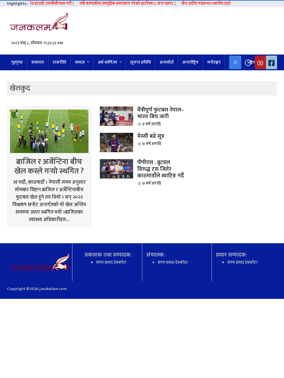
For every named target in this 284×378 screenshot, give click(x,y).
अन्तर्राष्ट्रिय (190, 62)
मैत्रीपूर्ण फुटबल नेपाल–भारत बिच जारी (160, 113)
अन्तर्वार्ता (166, 62)
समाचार (37, 62)
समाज (80, 62)
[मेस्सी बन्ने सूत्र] (116, 142)
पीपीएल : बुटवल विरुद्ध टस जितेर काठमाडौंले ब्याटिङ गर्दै (160, 169)
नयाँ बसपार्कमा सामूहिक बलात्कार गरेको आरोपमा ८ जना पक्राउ (122, 4)
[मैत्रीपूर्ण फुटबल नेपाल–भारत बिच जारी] (116, 116)
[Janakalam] (41, 23)
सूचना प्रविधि (140, 62)
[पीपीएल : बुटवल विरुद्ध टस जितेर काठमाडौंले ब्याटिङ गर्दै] (116, 168)
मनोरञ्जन (213, 62)
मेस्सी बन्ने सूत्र (150, 136)
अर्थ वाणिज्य (107, 62)
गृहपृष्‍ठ (17, 62)
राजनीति (59, 62)
